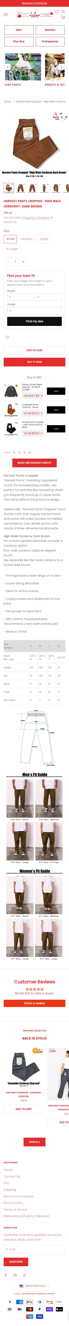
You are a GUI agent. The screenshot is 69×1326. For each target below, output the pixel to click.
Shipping (10, 1190)
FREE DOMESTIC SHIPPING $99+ (34, 3)
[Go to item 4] (44, 188)
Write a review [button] (34, 1003)
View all (34, 1142)
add (56, 391)
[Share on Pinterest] (24, 452)
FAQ (6, 1183)
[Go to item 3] (32, 188)
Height (11, 291)
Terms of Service (15, 1209)
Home (7, 101)
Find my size (34, 321)
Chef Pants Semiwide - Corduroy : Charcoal (24, 1094)
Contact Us (12, 1176)
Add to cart (34, 350)
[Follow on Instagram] (15, 1275)
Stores (8, 1170)
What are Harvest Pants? (34, 463)
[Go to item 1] (9, 188)
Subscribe (16, 1262)
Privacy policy (13, 1203)
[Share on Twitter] (19, 452)
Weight (11, 304)
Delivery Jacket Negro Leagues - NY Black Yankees (32, 387)
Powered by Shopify (45, 1293)
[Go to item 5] (56, 188)
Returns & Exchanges (19, 1196)
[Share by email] (29, 452)
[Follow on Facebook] (5, 1275)
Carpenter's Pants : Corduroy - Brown (30, 406)
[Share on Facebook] (14, 452)
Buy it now (34, 362)
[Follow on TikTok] (24, 1275)
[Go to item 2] (20, 188)
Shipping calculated (36, 217)
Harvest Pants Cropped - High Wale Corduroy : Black (32, 425)
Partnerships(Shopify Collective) (26, 1216)
